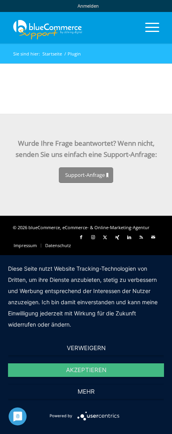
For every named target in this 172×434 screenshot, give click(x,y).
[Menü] (148, 28)
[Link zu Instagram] (93, 237)
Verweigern (86, 348)
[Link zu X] (105, 237)
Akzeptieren (86, 370)
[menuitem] (88, 6)
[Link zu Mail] (153, 237)
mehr (86, 391)
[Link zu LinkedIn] (129, 237)
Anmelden (88, 6)
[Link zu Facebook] (81, 237)
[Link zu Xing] (117, 237)
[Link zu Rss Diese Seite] (141, 237)
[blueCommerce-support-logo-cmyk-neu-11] (71, 28)
